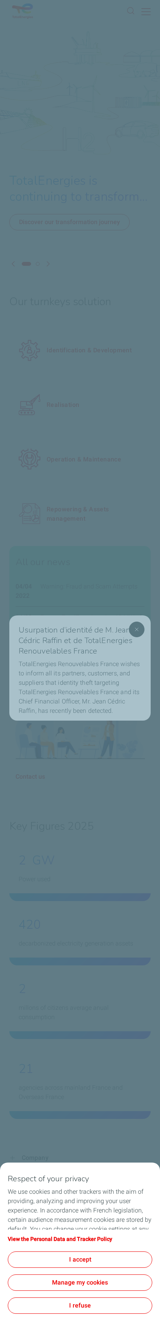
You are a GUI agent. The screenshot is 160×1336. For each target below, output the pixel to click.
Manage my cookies (80, 1282)
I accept (80, 1259)
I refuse (80, 1305)
